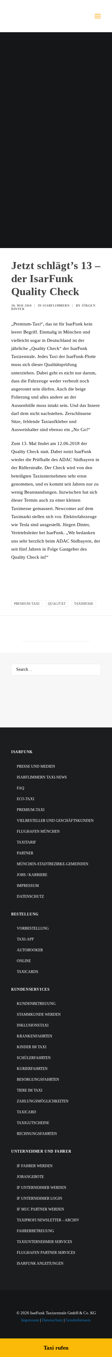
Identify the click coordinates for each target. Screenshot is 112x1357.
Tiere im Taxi (29, 1090)
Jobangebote (30, 1177)
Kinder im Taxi (31, 1047)
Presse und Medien (36, 766)
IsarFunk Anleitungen (40, 1263)
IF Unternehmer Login (39, 1198)
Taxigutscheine (33, 1123)
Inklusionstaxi (33, 1025)
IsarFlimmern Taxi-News (42, 777)
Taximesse (83, 603)
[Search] (56, 669)
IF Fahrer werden (35, 1166)
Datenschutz (30, 896)
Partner (25, 853)
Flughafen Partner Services (46, 1252)
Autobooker (30, 950)
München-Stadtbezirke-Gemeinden (52, 864)
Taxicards (27, 972)
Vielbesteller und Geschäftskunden (55, 820)
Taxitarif (26, 842)
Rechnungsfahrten (37, 1134)
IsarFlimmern (56, 305)
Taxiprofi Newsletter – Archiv (48, 1220)
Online (24, 961)
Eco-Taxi (25, 799)
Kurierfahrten (32, 1069)
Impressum (28, 886)
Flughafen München (38, 831)
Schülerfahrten (34, 1058)
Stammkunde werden (39, 1014)
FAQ (20, 788)
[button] (97, 16)
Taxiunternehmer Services (44, 1242)
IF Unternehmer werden (41, 1187)
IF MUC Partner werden (40, 1209)
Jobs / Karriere (32, 875)
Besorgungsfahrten (38, 1079)
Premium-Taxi (27, 603)
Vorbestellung (33, 928)
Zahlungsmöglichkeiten (42, 1101)
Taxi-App (25, 939)
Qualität (57, 603)
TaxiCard (26, 1112)
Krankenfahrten (34, 1036)
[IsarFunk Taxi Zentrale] (36, 16)
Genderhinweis (78, 1320)
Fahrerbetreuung (35, 1231)
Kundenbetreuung (36, 1003)
